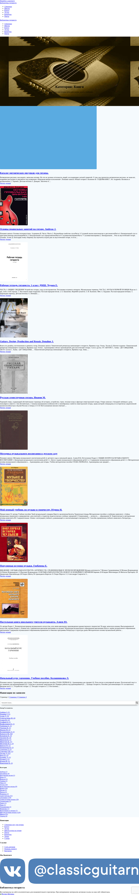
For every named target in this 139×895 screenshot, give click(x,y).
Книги (6, 10)
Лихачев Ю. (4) (5, 738)
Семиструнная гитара (9, 799)
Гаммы (3, 781)
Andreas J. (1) (5, 712)
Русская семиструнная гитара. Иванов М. (23, 397)
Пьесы (6, 16)
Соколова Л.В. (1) (6, 751)
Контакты (8, 851)
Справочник (5, 801)
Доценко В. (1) (5, 728)
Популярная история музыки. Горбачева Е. (23, 565)
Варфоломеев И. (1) (7, 724)
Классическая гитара (8, 786)
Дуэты (6, 12)
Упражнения (5, 807)
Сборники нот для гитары (14, 825)
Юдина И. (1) (5, 761)
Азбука (3, 772)
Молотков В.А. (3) (7, 744)
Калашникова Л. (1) (7, 732)
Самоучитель (6, 796)
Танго (3, 803)
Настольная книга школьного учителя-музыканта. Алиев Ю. (33, 621)
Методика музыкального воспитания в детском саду (28, 453)
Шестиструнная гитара (10, 812)
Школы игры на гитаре (13, 830)
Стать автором (9, 847)
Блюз (3, 777)
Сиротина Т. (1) (6, 749)
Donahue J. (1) (5, 714)
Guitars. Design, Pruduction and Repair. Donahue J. (27, 341)
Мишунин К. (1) (6, 742)
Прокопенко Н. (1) (7, 747)
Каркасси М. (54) (6, 734)
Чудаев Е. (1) (4, 759)
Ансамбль (4, 773)
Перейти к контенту (7, 1)
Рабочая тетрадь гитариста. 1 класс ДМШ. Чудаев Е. (29, 285)
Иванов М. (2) (5, 730)
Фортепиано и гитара (9, 810)
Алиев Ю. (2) (5, 720)
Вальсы (4, 779)
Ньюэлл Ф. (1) (5, 746)
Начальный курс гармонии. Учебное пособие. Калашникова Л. (34, 678)
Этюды (3, 816)
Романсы (4, 794)
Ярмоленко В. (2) (6, 763)
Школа (4, 814)
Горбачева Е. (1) (6, 726)
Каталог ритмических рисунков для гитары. (24, 173)
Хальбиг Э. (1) (5, 757)
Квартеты (8, 14)
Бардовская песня (7, 775)
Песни (3, 790)
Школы (7, 8)
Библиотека (8, 3)
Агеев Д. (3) (4, 716)
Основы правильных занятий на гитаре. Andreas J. (28, 229)
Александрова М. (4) (7, 718)
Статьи (7, 838)
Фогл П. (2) (4, 755)
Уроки (6, 836)
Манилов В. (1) (5, 740)
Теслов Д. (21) (5, 753)
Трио (3, 805)
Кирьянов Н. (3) (6, 736)
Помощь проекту (10, 849)
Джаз (3, 783)
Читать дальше (5, 183)
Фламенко (4, 809)
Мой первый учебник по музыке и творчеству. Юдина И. (31, 509)
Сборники (8, 7)
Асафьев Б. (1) (5, 722)
